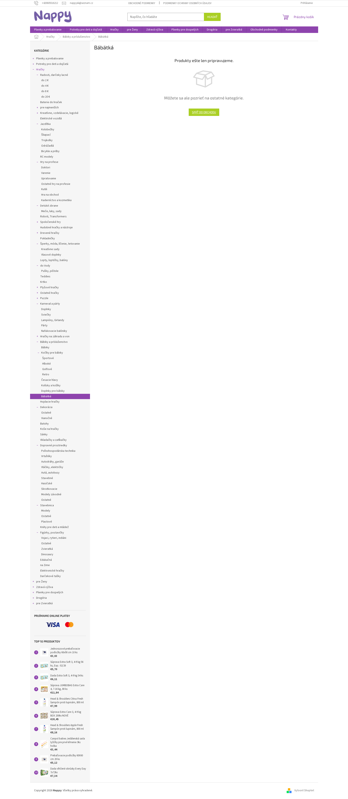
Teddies (45, 276)
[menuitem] (48, 29)
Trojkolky (47, 140)
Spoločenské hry (50, 222)
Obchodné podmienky (141, 3)
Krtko (43, 282)
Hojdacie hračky (50, 402)
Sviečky (46, 315)
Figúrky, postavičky (52, 533)
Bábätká (46, 396)
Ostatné (46, 413)
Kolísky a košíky (51, 385)
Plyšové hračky (49, 287)
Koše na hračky (49, 429)
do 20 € (45, 97)
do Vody (45, 266)
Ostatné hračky (49, 293)
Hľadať (212, 17)
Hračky (40, 69)
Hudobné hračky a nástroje (56, 227)
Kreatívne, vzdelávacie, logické (59, 113)
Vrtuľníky (46, 456)
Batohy (44, 424)
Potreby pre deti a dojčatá (52, 64)
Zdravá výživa (44, 587)
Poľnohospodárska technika (58, 451)
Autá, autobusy (50, 473)
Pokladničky (47, 238)
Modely (45, 511)
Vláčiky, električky (52, 467)
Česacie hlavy (49, 380)
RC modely (46, 157)
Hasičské (46, 483)
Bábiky (45, 347)
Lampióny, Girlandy (52, 320)
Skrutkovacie (49, 489)
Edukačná (46, 560)
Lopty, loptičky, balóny (54, 260)
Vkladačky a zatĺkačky (53, 440)
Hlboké (46, 364)
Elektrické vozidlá (51, 118)
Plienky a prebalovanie (50, 59)
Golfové (47, 369)
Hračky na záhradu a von (54, 336)
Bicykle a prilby (50, 151)
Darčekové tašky (50, 576)
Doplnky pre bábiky (53, 391)
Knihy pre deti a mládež (54, 527)
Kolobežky (47, 129)
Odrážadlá (47, 146)
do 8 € (45, 91)
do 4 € (45, 86)
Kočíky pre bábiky (52, 353)
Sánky (44, 434)
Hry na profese (49, 162)
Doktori (45, 167)
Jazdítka (45, 124)
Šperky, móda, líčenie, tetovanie (60, 244)
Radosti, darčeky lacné (54, 75)
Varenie (45, 173)
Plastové (46, 522)
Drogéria (41, 598)
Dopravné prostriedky (53, 445)
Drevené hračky (49, 233)
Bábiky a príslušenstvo (54, 342)
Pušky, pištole (50, 271)
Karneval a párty (50, 304)
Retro (45, 374)
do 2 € (45, 80)
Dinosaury (47, 554)
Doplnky (46, 309)
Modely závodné (51, 494)
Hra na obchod (50, 195)
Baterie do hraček (51, 102)
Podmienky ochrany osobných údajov (187, 3)
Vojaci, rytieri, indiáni (53, 538)
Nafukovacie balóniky (54, 331)
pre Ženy (41, 582)
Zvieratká (47, 549)
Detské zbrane (49, 206)
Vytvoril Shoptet (304, 791)
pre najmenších (49, 108)
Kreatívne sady (50, 249)
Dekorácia (46, 407)
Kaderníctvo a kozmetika (56, 200)
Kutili (44, 189)
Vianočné (46, 418)
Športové (48, 358)
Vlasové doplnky (51, 255)
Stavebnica (47, 505)
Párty (44, 325)
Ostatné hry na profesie (55, 184)
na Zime (45, 565)
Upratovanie (48, 178)
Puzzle (44, 298)
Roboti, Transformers (53, 216)
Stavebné (47, 478)
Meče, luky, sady (51, 211)
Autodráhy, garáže (52, 462)
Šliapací (46, 135)
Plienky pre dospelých (49, 592)
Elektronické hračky (52, 571)
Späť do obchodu (204, 112)
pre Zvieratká (44, 603)
